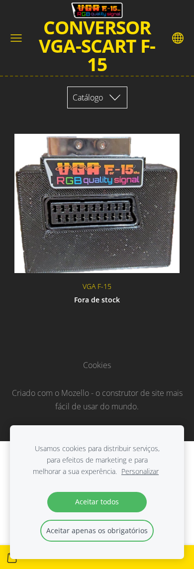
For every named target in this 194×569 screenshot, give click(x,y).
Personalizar (140, 471)
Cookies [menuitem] (97, 365)
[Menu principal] (16, 38)
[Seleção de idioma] (178, 38)
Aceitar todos (97, 501)
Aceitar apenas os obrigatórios (97, 530)
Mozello (75, 392)
